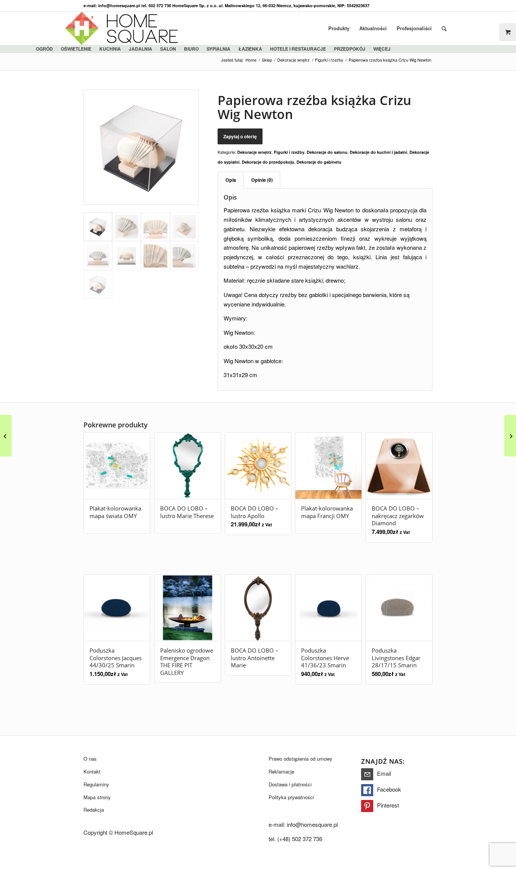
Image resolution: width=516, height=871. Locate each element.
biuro (191, 48)
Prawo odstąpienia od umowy (300, 758)
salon (168, 48)
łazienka (250, 48)
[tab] (231, 180)
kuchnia (110, 48)
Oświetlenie (76, 48)
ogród (44, 48)
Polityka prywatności (291, 797)
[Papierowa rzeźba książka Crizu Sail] (6, 435)
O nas (90, 758)
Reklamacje (281, 771)
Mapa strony (97, 797)
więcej (382, 48)
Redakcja (93, 809)
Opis (231, 179)
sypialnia (218, 48)
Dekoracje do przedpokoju (268, 162)
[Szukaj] (444, 28)
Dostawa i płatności (290, 784)
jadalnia (140, 48)
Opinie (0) (262, 179)
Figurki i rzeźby (289, 152)
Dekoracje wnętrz (254, 152)
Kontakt (91, 771)
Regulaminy (96, 784)
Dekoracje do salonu (327, 152)
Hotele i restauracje (298, 48)
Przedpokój (349, 48)
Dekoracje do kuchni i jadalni (378, 152)
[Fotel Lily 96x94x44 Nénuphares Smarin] (510, 435)
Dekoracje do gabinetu (319, 162)
